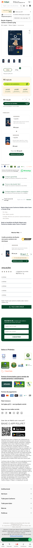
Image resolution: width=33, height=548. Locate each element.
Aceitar (16, 539)
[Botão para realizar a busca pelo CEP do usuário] (29, 18)
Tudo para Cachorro (8, 498)
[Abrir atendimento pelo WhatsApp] (30, 539)
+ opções (15, 119)
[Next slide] (31, 254)
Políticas (4, 513)
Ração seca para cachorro (9, 16)
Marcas (3, 508)
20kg (16, 70)
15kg (7, 70)
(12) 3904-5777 (6, 404)
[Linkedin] (21, 413)
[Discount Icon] (23, 5)
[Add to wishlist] (29, 33)
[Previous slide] (2, 254)
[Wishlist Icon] (27, 5)
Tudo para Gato (6, 503)
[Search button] (21, 5)
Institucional (5, 489)
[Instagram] (2, 413)
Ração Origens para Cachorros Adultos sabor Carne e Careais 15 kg (21, 122)
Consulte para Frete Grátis (21, 257)
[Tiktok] (18, 413)
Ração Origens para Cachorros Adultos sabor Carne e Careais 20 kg (19, 248)
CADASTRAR (16, 337)
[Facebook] (6, 413)
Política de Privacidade (16, 536)
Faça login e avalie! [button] (17, 307)
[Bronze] (18, 356)
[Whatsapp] (14, 413)
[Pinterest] (10, 413)
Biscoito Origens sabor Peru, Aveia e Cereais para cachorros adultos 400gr (20, 141)
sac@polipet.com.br (19, 404)
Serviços (4, 494)
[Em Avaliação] (4, 167)
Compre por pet (8, 14)
